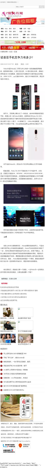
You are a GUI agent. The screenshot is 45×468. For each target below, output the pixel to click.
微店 (10, 34)
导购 (10, 31)
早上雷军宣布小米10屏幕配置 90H (14, 353)
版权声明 (20, 437)
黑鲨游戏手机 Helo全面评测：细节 (15, 366)
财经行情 (15, 37)
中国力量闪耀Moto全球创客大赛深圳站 (13, 294)
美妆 (2, 31)
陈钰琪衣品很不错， (7, 331)
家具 (25, 28)
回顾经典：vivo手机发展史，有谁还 (15, 378)
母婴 (21, 28)
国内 (10, 28)
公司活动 (33, 37)
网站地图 (26, 437)
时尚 (2, 34)
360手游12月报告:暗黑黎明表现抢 (14, 374)
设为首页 (3, 2)
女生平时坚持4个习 (24, 344)
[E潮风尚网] (11, 12)
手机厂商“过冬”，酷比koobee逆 (13, 357)
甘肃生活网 (13, 279)
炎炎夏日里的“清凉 (24, 318)
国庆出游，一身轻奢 (7, 318)
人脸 (25, 31)
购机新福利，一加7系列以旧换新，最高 (16, 362)
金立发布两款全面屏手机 (8, 300)
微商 (24, 37)
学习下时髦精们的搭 (25, 331)
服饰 (14, 31)
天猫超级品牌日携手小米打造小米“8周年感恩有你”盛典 (19, 290)
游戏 (6, 34)
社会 (6, 28)
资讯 (2, 28)
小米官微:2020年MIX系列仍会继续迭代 (13, 297)
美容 (14, 28)
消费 (24, 34)
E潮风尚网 (4, 52)
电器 (29, 28)
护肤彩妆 (33, 34)
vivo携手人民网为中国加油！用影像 (15, 370)
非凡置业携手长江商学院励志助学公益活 (17, 382)
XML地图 (15, 437)
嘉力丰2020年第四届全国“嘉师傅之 (15, 386)
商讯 (6, 37)
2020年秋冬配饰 (5, 344)
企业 (2, 37)
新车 (6, 31)
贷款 (10, 37)
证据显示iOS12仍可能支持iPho (13, 390)
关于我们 (3, 437)
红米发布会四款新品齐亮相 (9, 287)
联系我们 (9, 437)
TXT (30, 437)
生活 (21, 31)
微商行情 (15, 34)
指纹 (29, 31)
